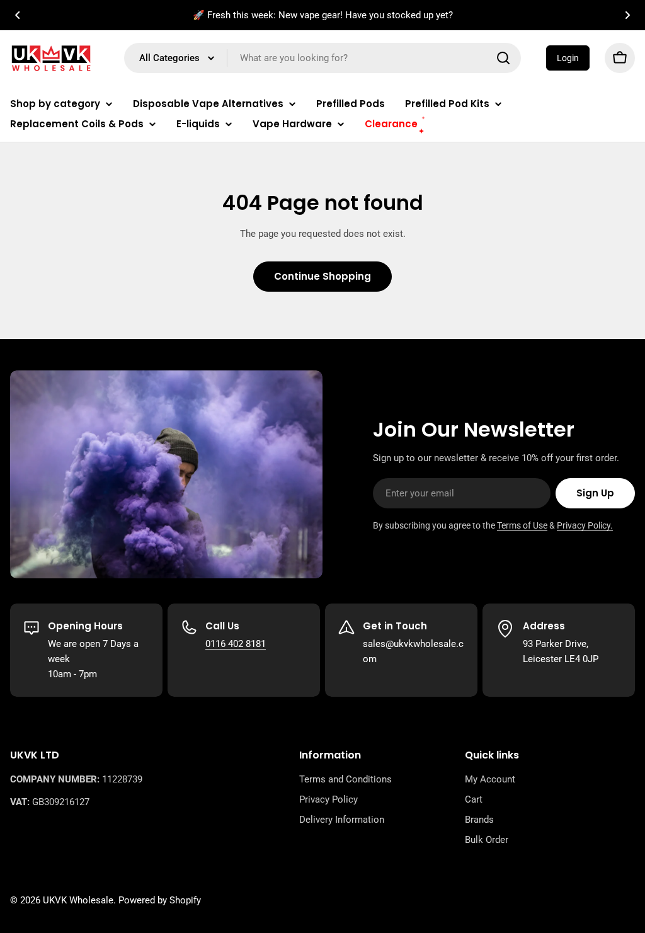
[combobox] (322, 58)
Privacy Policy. (585, 525)
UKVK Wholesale (78, 900)
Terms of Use (522, 525)
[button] (17, 15)
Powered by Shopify (159, 900)
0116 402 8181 (235, 644)
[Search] (503, 58)
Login (568, 58)
